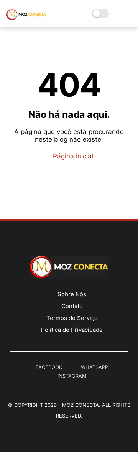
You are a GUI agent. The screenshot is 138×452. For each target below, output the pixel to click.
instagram (72, 376)
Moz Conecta (80, 405)
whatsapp (94, 367)
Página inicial (72, 156)
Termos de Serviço (72, 317)
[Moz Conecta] (26, 17)
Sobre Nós (72, 294)
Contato (72, 306)
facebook (49, 367)
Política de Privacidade (72, 329)
